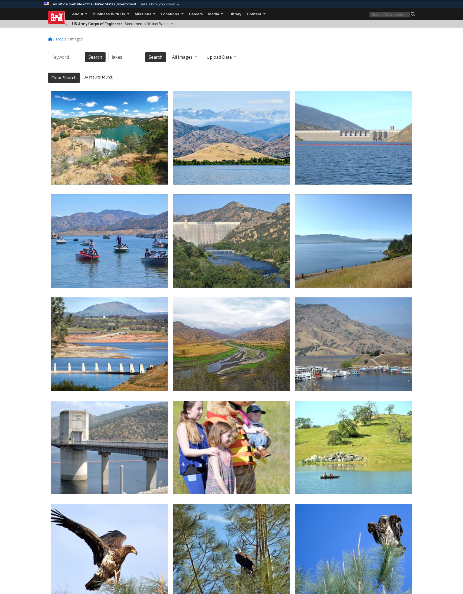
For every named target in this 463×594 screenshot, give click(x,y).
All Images (183, 57)
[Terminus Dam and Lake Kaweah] (109, 447)
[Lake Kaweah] (231, 344)
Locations (170, 14)
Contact (254, 14)
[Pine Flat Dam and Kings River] (231, 241)
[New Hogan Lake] (353, 241)
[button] (160, 4)
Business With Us (109, 14)
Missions (143, 14)
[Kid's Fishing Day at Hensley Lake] (231, 447)
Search (95, 57)
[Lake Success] (231, 138)
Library (235, 14)
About (78, 14)
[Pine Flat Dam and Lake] (353, 138)
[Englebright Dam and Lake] (109, 138)
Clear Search (64, 78)
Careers (196, 14)
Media (214, 14)
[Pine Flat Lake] (109, 241)
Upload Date (220, 57)
